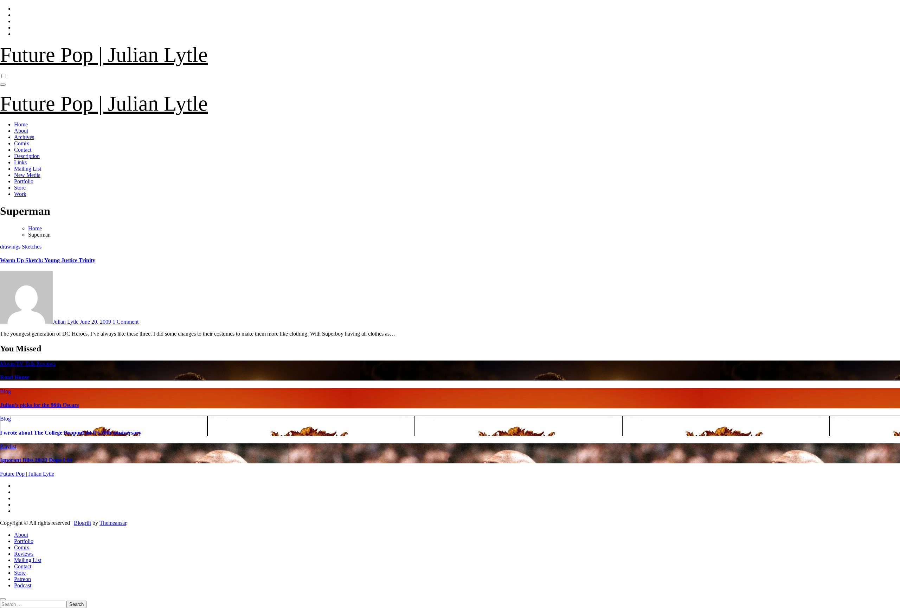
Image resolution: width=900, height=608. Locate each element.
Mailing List (27, 169)
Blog (5, 391)
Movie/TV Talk (18, 363)
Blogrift (82, 523)
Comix (21, 143)
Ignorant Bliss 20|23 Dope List (36, 460)
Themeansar (112, 523)
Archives (24, 137)
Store (20, 188)
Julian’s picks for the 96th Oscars (39, 405)
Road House (14, 377)
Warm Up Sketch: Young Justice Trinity (47, 260)
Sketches (31, 247)
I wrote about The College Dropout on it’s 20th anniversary (70, 433)
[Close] (3, 599)
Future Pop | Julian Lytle (104, 54)
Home (21, 124)
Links (20, 162)
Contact (22, 150)
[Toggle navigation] (3, 85)
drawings (11, 247)
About (21, 131)
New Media (27, 175)
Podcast (22, 585)
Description (27, 156)
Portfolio (23, 181)
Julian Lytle (66, 322)
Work (20, 194)
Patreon (22, 579)
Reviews (46, 363)
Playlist (8, 446)
